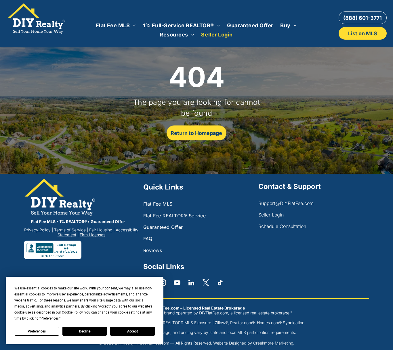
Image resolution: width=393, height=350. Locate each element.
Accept (132, 331)
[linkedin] (191, 283)
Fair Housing (100, 229)
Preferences (37, 331)
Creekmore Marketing (273, 343)
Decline (84, 331)
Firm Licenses (92, 234)
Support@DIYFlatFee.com (286, 203)
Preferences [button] (50, 318)
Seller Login (271, 215)
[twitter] (206, 283)
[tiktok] (220, 283)
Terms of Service (70, 229)
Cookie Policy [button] (72, 312)
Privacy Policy (37, 229)
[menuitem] (116, 25)
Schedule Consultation (282, 226)
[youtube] (177, 283)
